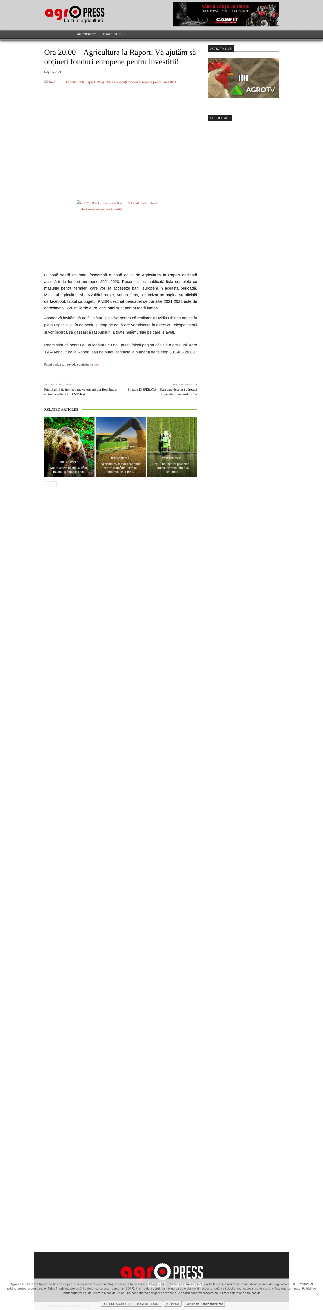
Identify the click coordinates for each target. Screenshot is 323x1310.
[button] (247, 34)
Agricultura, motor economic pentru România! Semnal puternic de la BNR (120, 467)
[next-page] (54, 484)
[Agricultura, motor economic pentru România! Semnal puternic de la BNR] (121, 447)
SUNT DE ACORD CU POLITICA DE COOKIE (131, 1304)
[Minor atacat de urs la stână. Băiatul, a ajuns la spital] (69, 447)
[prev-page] (47, 484)
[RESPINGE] (317, 1294)
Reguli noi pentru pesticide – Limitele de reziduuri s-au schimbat (172, 467)
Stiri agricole (68, 462)
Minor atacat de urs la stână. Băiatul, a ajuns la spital (69, 469)
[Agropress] (75, 14)
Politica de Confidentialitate (204, 1304)
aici (96, 364)
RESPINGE (173, 1304)
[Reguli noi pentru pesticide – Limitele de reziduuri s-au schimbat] (172, 447)
